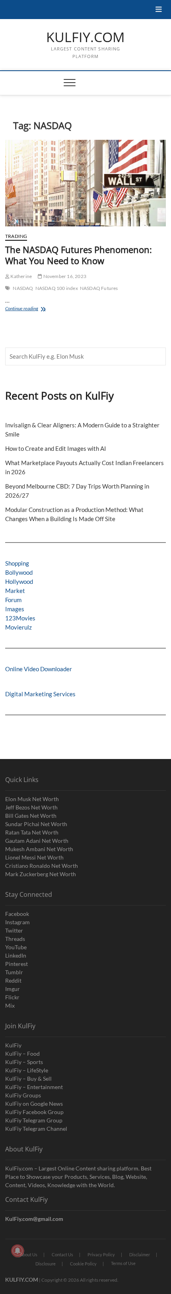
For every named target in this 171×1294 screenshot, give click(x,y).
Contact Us (62, 1254)
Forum (13, 599)
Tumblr (14, 972)
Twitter (14, 930)
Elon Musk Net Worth (32, 799)
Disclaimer (139, 1254)
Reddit (13, 980)
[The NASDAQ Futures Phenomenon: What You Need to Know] (85, 183)
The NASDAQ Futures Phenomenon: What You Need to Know (78, 255)
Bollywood (19, 572)
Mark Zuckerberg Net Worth (40, 874)
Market (15, 590)
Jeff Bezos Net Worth (31, 807)
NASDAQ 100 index (56, 288)
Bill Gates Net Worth (30, 815)
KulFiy (13, 1045)
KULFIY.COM (85, 37)
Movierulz (18, 627)
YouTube (16, 947)
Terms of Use (123, 1263)
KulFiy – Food (22, 1053)
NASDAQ (23, 288)
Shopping (17, 563)
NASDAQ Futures (99, 288)
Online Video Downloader (38, 668)
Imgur (12, 988)
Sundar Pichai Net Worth (36, 824)
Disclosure (45, 1263)
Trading (16, 236)
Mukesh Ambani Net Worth (39, 849)
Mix (10, 1005)
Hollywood (19, 581)
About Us (28, 1254)
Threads (15, 938)
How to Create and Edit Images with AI (55, 448)
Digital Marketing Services (40, 693)
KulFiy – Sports (24, 1061)
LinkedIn (15, 955)
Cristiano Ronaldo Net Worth (41, 865)
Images (14, 608)
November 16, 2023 (64, 276)
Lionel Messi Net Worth (34, 857)
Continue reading (34, 309)
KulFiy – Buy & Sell (28, 1078)
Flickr (12, 997)
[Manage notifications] (17, 1250)
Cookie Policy (83, 1263)
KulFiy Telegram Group (33, 1120)
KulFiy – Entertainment (34, 1086)
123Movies (20, 618)
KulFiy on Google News (34, 1103)
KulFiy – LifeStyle (26, 1070)
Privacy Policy (101, 1254)
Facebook (17, 913)
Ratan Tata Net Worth (31, 832)
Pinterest (16, 963)
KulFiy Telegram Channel (36, 1128)
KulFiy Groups (23, 1095)
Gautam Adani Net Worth (36, 840)
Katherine (21, 276)
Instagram (17, 922)
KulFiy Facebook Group (34, 1112)
